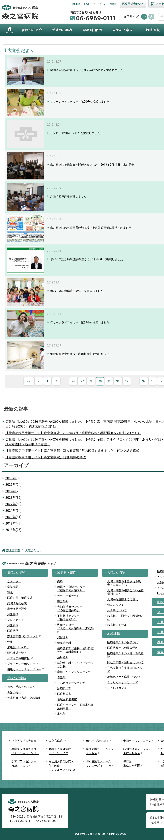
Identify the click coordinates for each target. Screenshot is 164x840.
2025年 (13, 485)
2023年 (13, 498)
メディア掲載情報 (18, 658)
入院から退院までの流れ (122, 599)
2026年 (12, 478)
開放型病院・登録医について (125, 662)
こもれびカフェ (117, 687)
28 (91, 381)
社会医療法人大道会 (23, 740)
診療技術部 (64, 688)
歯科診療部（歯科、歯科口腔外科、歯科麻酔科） (75, 650)
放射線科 (62, 657)
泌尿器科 (62, 637)
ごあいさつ (14, 581)
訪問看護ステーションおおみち (100, 751)
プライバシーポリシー (21, 663)
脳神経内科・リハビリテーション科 (75, 664)
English (75, 3)
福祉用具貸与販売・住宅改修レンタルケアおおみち (62, 765)
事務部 (61, 713)
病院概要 (12, 586)
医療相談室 (64, 693)
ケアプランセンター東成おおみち (23, 763)
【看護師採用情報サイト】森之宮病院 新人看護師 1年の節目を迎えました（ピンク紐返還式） (73, 451)
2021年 (13, 511)
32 (126, 381)
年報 (10, 641)
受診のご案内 (62, 30)
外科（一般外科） (68, 595)
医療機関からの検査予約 (122, 647)
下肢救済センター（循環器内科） (68, 617)
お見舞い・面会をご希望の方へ (125, 617)
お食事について (117, 610)
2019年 (13, 523)
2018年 (13, 530)
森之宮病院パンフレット (22, 636)
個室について (115, 604)
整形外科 (62, 601)
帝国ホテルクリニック (137, 740)
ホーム (9, 30)
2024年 (13, 491)
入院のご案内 (122, 30)
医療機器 (12, 630)
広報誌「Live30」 (18, 647)
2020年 (13, 517)
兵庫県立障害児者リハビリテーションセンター (26, 751)
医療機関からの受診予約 (122, 642)
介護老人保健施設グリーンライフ (60, 751)
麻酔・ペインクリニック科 (74, 671)
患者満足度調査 (17, 608)
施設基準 (12, 614)
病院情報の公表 (17, 603)
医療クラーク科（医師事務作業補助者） (75, 706)
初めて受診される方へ (21, 686)
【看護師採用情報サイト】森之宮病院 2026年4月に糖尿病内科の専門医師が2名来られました (73, 433)
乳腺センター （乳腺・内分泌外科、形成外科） (75, 628)
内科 (60, 581)
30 (109, 381)
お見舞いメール (117, 624)
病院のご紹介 (31, 30)
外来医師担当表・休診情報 (24, 697)
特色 (10, 592)
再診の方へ (14, 692)
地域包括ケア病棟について (124, 676)
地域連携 (113, 634)
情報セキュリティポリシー (24, 669)
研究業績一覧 (15, 652)
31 (117, 381)
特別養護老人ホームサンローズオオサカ (98, 763)
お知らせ (89, 3)
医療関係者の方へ (133, 4)
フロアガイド (15, 619)
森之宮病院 (13, 550)
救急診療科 (64, 642)
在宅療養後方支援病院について (125, 669)
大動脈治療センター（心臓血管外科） (69, 608)
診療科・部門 (92, 30)
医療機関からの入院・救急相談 (125, 655)
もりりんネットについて (122, 682)
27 (82, 381)
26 (73, 381)
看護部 (61, 677)
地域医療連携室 (67, 699)
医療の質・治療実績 (19, 597)
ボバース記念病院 (97, 740)
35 (152, 381)
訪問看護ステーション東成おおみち (137, 751)
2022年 (13, 504)
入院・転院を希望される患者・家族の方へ (124, 583)
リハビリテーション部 (71, 682)
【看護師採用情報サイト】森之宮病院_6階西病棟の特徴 (45, 457)
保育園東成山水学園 (131, 763)
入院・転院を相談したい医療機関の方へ (125, 592)
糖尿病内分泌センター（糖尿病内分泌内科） (71, 588)
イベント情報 (107, 3)
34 (143, 381)
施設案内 (12, 625)
